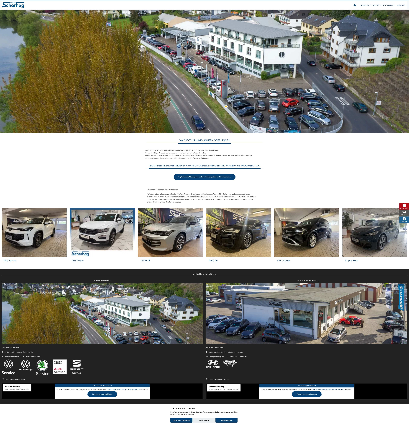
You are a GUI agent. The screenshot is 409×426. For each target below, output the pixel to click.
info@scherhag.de (12, 356)
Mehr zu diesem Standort (15, 379)
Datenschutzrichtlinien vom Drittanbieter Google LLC (124, 389)
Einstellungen (204, 420)
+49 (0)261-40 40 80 (33, 356)
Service (376, 5)
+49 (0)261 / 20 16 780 (238, 357)
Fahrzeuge (365, 5)
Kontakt (401, 5)
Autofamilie (388, 5)
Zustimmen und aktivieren (102, 394)
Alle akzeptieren (226, 420)
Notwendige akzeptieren (181, 420)
